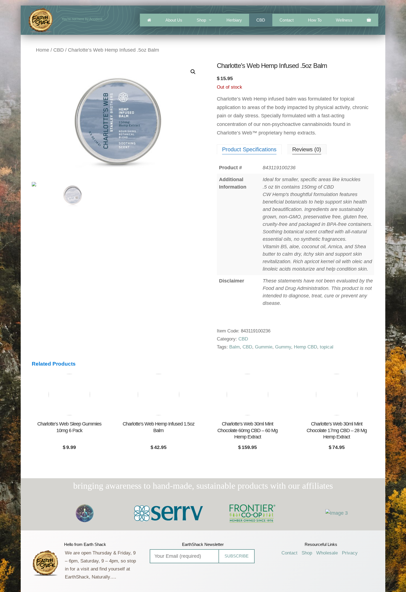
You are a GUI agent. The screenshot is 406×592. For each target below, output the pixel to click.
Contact (287, 20)
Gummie (263, 347)
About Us (173, 20)
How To (314, 20)
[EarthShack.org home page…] (149, 20)
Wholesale (327, 553)
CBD (260, 20)
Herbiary (234, 20)
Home (42, 50)
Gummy (283, 347)
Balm (234, 347)
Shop (201, 20)
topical (326, 347)
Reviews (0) (306, 149)
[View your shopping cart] (369, 20)
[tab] (249, 149)
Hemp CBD (305, 347)
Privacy (350, 553)
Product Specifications (249, 149)
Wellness (344, 20)
